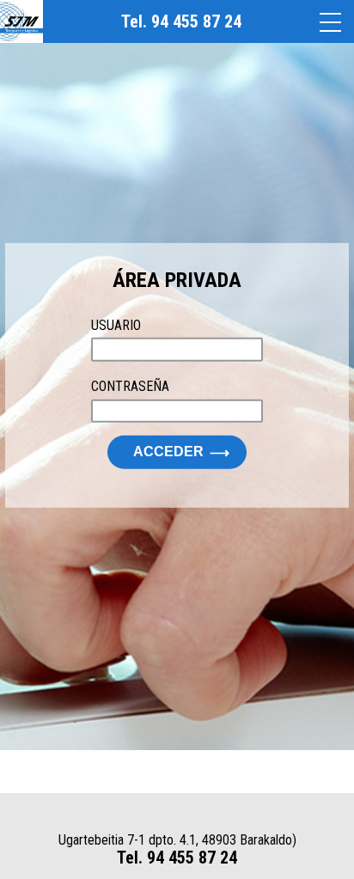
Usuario (116, 325)
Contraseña (130, 386)
